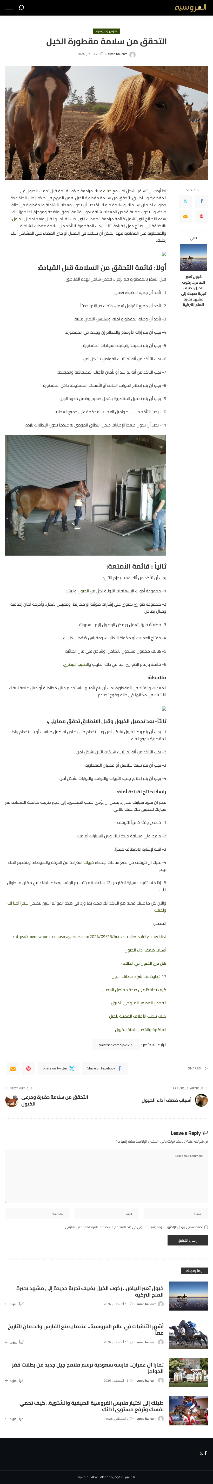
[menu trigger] (10, 8)
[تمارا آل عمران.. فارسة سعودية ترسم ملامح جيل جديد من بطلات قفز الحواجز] (188, 1372)
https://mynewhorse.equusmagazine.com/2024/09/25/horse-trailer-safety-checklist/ (89, 936)
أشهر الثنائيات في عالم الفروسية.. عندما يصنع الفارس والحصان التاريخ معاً (86, 1329)
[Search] (21, 8)
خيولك (88, 862)
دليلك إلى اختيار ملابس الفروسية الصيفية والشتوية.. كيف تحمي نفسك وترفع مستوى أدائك (91, 1406)
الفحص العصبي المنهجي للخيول (138, 1003)
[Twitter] (185, 201)
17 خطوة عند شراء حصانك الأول (139, 976)
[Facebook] (201, 201)
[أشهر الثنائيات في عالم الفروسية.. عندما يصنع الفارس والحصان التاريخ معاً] (188, 1334)
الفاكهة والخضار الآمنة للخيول (140, 1029)
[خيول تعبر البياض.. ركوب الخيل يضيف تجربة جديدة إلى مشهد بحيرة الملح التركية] (193, 257)
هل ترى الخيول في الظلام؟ (143, 963)
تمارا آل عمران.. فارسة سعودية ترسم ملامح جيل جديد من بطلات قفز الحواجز (88, 1368)
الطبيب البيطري (76, 664)
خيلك (107, 191)
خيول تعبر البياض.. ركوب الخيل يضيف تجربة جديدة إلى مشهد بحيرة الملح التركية (193, 290)
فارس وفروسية (106, 31)
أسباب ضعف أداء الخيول (145, 950)
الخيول (17, 219)
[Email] (185, 216)
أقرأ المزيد (17, 1304)
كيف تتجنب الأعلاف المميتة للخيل (137, 1016)
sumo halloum (117, 54)
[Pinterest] (201, 216)
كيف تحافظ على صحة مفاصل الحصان (134, 989)
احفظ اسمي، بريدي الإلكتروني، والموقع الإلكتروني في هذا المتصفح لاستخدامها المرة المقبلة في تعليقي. (133, 1227)
